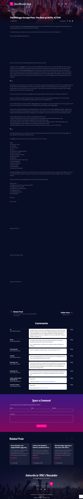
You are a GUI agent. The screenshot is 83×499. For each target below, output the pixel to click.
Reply (71, 329)
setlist (13, 139)
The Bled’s (22, 67)
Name (11, 408)
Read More (14, 457)
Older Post (65, 312)
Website (54, 408)
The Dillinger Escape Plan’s (29, 26)
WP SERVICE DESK (45, 497)
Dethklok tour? (66, 314)
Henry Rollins (35, 103)
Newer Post (18, 312)
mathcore (56, 109)
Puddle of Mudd (27, 70)
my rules (66, 133)
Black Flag (54, 105)
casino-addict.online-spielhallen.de (47, 381)
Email (32, 408)
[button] (67, 439)
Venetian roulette (44, 388)
